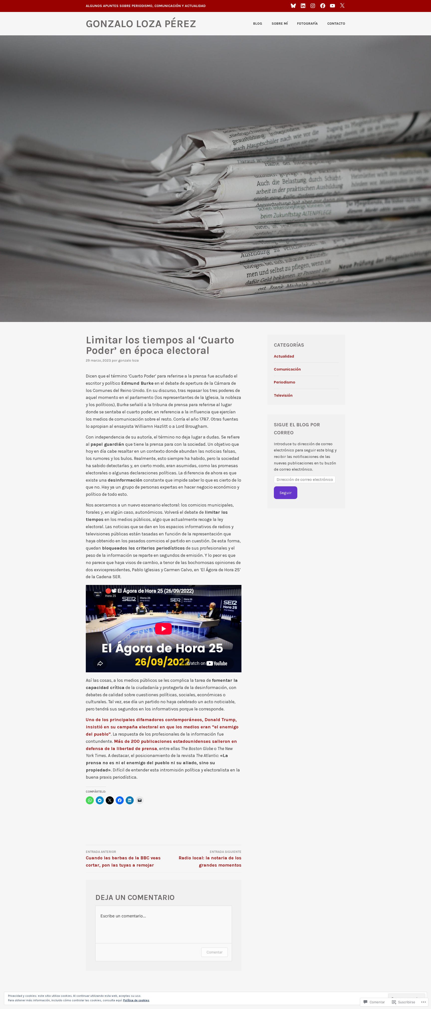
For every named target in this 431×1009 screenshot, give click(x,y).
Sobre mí (280, 23)
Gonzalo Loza (128, 360)
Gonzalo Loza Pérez (141, 23)
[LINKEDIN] (303, 5)
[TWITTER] (342, 5)
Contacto (336, 23)
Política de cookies (136, 1000)
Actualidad (284, 356)
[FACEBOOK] (323, 5)
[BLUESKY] (293, 5)
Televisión (283, 395)
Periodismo (284, 382)
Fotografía (307, 23)
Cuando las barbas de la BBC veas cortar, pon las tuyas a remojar (123, 859)
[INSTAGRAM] (313, 5)
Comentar (214, 952)
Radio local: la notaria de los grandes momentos (210, 859)
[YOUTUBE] (332, 5)
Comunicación (287, 369)
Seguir (286, 492)
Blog (257, 23)
